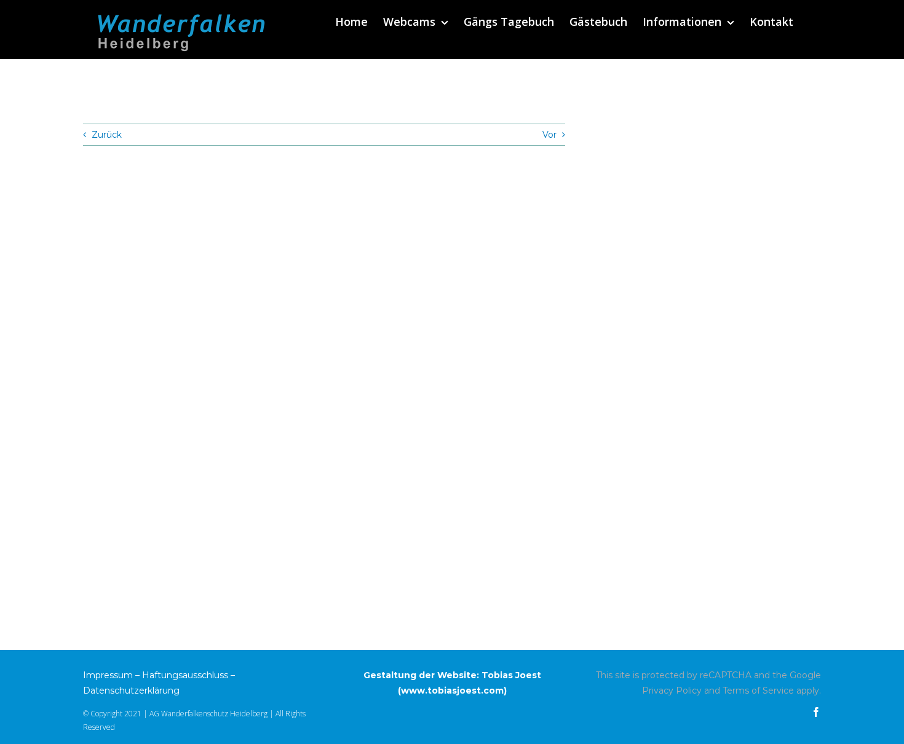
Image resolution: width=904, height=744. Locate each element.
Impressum (108, 675)
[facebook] (816, 712)
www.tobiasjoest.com (452, 690)
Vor (549, 134)
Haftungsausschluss (185, 675)
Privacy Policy (672, 690)
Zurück (107, 134)
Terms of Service (758, 690)
